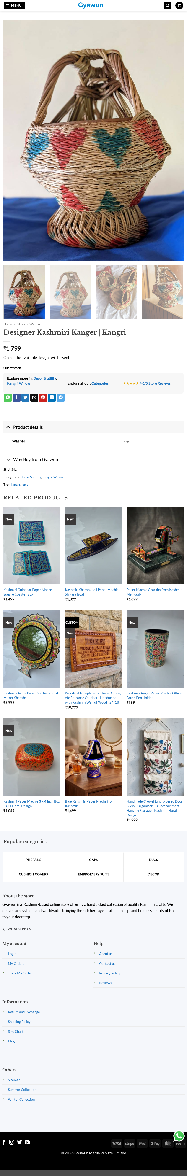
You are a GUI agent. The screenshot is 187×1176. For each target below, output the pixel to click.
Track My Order (20, 973)
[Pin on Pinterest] (43, 398)
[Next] (176, 291)
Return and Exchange (24, 1012)
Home (7, 324)
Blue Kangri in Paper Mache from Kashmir (89, 803)
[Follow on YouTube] (27, 1143)
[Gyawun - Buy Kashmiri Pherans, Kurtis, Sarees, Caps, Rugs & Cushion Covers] (93, 5)
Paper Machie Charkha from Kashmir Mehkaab (154, 592)
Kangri (12, 383)
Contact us (107, 963)
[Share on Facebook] (17, 398)
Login (12, 954)
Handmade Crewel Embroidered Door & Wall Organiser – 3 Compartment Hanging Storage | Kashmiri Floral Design (154, 808)
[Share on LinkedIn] (52, 398)
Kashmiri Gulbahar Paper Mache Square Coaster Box (27, 592)
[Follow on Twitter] (19, 1143)
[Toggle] (8, 427)
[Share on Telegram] (61, 398)
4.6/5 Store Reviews (155, 383)
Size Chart (15, 1031)
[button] (14, 6)
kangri (26, 484)
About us (105, 954)
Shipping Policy (19, 1022)
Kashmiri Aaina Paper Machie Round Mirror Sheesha (30, 695)
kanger (15, 484)
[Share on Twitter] (25, 398)
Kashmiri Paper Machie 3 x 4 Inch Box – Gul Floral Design (31, 803)
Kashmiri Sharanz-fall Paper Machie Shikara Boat (92, 592)
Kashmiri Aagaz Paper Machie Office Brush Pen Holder (154, 695)
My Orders (16, 963)
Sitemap (14, 1080)
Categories (100, 383)
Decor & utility (44, 378)
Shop (21, 324)
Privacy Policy (109, 973)
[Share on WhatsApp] (8, 398)
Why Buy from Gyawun (35, 459)
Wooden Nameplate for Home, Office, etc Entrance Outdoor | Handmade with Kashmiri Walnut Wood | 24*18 (93, 697)
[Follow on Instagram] (11, 1143)
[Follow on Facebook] (4, 1143)
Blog (11, 1041)
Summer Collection (22, 1089)
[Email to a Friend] (34, 398)
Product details (28, 427)
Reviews (105, 983)
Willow (34, 324)
